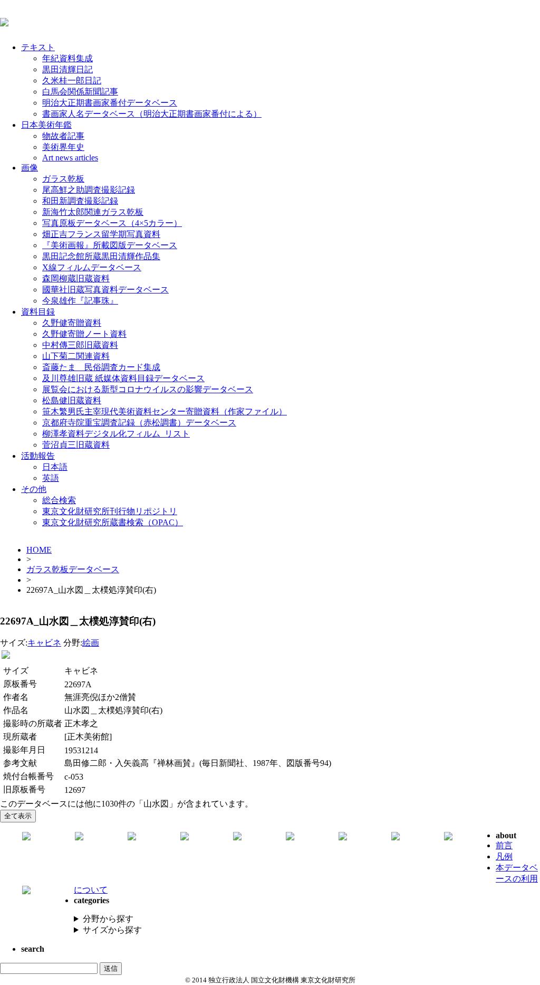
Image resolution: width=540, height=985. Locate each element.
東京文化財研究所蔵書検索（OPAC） (112, 522)
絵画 (90, 642)
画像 (29, 167)
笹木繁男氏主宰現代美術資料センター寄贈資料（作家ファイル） (164, 411)
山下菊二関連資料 (76, 356)
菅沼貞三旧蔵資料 (76, 444)
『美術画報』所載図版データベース (109, 245)
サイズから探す (112, 929)
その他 (33, 489)
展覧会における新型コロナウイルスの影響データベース (147, 389)
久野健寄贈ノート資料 (84, 333)
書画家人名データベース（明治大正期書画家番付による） (152, 113)
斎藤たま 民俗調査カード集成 (101, 367)
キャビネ (44, 642)
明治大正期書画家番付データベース (109, 102)
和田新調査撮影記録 (80, 200)
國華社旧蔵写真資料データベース (105, 289)
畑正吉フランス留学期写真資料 (101, 234)
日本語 (55, 466)
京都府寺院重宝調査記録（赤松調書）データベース (139, 422)
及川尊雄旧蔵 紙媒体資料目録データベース (123, 378)
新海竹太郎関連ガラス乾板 (92, 211)
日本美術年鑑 (46, 124)
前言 (504, 845)
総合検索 (59, 500)
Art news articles (70, 157)
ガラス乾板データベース (72, 569)
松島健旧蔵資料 (71, 400)
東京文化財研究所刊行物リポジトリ (109, 511)
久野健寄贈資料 (71, 322)
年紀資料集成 (67, 58)
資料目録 (38, 311)
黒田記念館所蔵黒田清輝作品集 (101, 256)
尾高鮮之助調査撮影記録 (88, 189)
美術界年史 (63, 147)
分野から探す (108, 918)
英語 (50, 477)
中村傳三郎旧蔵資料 (80, 344)
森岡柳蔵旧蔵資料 (76, 278)
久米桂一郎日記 (71, 80)
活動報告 (38, 455)
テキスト (38, 47)
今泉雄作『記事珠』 (80, 300)
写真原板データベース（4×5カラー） (112, 223)
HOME (39, 549)
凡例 (504, 856)
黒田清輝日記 (67, 69)
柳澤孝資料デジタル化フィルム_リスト (116, 433)
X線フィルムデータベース (91, 267)
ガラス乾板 (63, 178)
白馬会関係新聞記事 (80, 91)
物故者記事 (63, 135)
